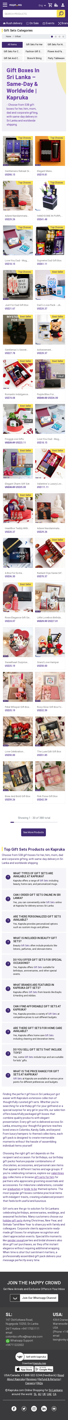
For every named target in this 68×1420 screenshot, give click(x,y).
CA (54, 1394)
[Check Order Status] (56, 6)
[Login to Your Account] (62, 6)
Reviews (31, 1379)
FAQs (40, 1383)
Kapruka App (39, 1363)
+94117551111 (30, 1328)
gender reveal (15, 1240)
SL (35, 1394)
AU (39, 1394)
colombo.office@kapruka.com (24, 1336)
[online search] (61, 13)
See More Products (33, 832)
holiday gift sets (12, 1220)
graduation (14, 1189)
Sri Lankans (56, 1390)
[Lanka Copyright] (6, 1390)
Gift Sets (44, 880)
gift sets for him (44, 1177)
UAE (49, 1394)
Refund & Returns (49, 1379)
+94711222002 (15, 1344)
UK (44, 1394)
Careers (30, 1383)
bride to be (30, 1189)
